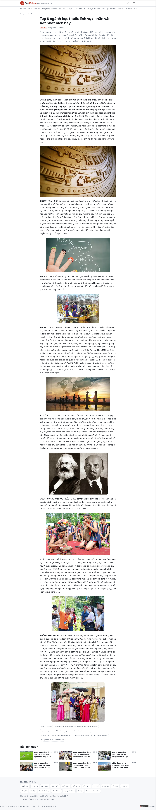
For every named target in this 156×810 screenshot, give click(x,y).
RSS (36, 799)
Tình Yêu (121, 9)
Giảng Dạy (76, 786)
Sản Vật (33, 791)
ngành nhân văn (46, 726)
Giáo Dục (62, 9)
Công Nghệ (46, 9)
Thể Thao (113, 9)
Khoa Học (105, 9)
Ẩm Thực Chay (44, 791)
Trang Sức (105, 786)
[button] (128, 3)
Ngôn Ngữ (65, 786)
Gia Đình (23, 9)
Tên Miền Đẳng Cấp (92, 791)
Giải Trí (30, 9)
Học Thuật (55, 786)
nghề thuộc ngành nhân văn (64, 726)
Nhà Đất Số (56, 791)
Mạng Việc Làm (69, 791)
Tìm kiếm (23, 799)
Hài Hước (129, 9)
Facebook (50, 799)
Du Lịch (69, 9)
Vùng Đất (125, 786)
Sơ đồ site (42, 799)
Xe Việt (80, 791)
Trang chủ (23, 14)
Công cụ (31, 799)
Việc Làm (97, 9)
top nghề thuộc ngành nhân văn (87, 726)
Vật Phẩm (86, 786)
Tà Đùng (115, 786)
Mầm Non (44, 786)
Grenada (35, 786)
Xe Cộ (76, 9)
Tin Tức (136, 9)
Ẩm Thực (90, 9)
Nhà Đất (82, 9)
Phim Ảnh (37, 9)
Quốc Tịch (25, 786)
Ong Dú (24, 791)
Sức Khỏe (54, 9)
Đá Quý (96, 786)
